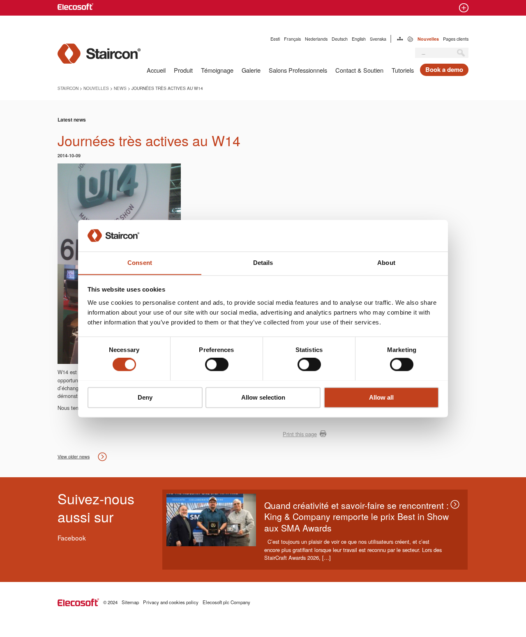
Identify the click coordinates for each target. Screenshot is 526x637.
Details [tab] (263, 262)
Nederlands (316, 39)
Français (292, 39)
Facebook (72, 537)
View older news (74, 456)
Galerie (251, 70)
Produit (183, 70)
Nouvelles (428, 39)
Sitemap (400, 39)
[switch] (216, 364)
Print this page (300, 434)
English (359, 39)
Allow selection (263, 397)
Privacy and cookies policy (170, 602)
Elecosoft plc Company (226, 602)
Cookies (410, 39)
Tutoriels (403, 70)
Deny (145, 397)
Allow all (381, 397)
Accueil (156, 70)
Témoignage (217, 70)
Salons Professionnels (298, 70)
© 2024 (110, 602)
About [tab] (386, 262)
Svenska (378, 39)
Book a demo (444, 69)
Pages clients (455, 39)
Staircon (68, 88)
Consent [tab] (139, 262)
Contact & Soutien (359, 70)
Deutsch (340, 39)
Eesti (275, 39)
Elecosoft (78, 602)
